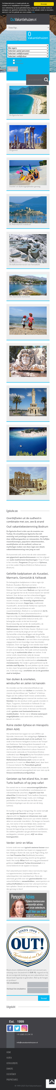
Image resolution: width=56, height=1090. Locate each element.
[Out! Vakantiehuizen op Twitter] (17, 1026)
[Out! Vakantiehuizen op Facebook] (10, 1026)
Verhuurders (12, 1063)
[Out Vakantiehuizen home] (23, 19)
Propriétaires (12, 1079)
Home (8, 1052)
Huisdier (18, 60)
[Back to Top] (52, 1081)
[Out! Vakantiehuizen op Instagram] (24, 1026)
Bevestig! (44, 4)
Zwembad (19, 63)
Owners (9, 1068)
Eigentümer (11, 1074)
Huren (9, 1057)
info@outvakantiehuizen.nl (27, 1042)
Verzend (44, 998)
